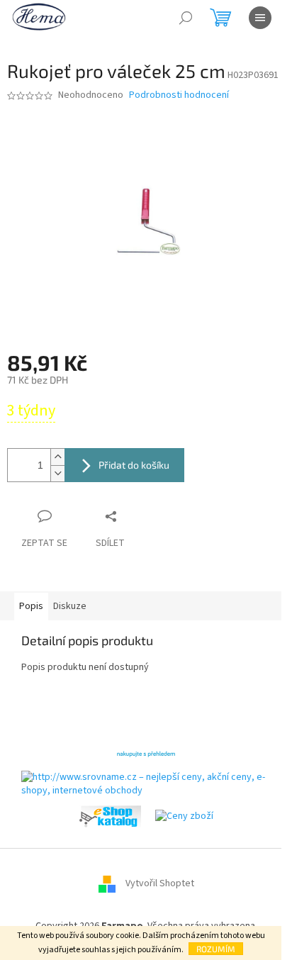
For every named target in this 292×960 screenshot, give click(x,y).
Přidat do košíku (134, 465)
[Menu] (260, 18)
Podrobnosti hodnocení (179, 95)
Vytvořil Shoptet (159, 883)
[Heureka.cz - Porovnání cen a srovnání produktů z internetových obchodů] (146, 753)
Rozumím (215, 949)
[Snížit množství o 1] (57, 473)
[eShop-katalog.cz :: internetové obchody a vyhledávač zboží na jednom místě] (110, 816)
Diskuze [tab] (69, 606)
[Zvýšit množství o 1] (57, 457)
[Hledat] (186, 18)
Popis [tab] (31, 606)
